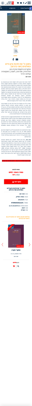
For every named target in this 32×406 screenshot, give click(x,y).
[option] (16, 245)
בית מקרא (12, 8)
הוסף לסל (17, 182)
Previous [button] (29, 244)
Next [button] (2, 244)
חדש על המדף (25, 8)
